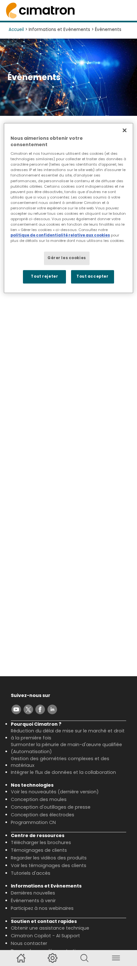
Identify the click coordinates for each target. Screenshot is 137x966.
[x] (28, 709)
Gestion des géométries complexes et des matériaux (60, 762)
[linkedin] (52, 709)
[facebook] (40, 709)
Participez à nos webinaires (42, 908)
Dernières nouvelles (33, 893)
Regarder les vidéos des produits (49, 858)
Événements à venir (33, 900)
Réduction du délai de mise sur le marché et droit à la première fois (68, 734)
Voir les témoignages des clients (48, 865)
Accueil (16, 29)
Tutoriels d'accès (30, 873)
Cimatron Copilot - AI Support (45, 935)
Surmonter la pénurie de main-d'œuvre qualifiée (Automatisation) (66, 748)
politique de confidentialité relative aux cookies (60, 235)
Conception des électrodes (42, 815)
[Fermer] (125, 130)
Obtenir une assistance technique (50, 928)
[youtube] (16, 709)
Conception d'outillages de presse (50, 807)
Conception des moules (39, 799)
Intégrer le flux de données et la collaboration (63, 772)
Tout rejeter (44, 276)
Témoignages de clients (39, 850)
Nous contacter (29, 943)
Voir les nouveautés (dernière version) (55, 792)
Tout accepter (92, 276)
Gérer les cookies (66, 258)
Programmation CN (33, 822)
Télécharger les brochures (41, 842)
